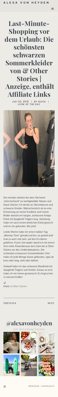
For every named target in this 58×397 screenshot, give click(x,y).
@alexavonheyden (29, 323)
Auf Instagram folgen (29, 329)
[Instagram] (4, 386)
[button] (53, 9)
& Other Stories (18, 286)
